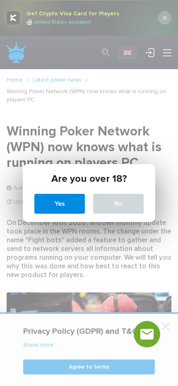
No (118, 204)
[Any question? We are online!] (147, 334)
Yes (60, 204)
